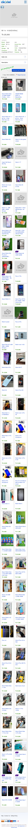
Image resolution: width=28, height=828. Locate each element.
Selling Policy (14, 815)
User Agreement (21, 826)
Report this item (22, 75)
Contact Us (7, 815)
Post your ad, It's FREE (18, 70)
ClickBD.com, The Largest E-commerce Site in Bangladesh (5, 2)
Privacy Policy (14, 827)
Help (2, 815)
